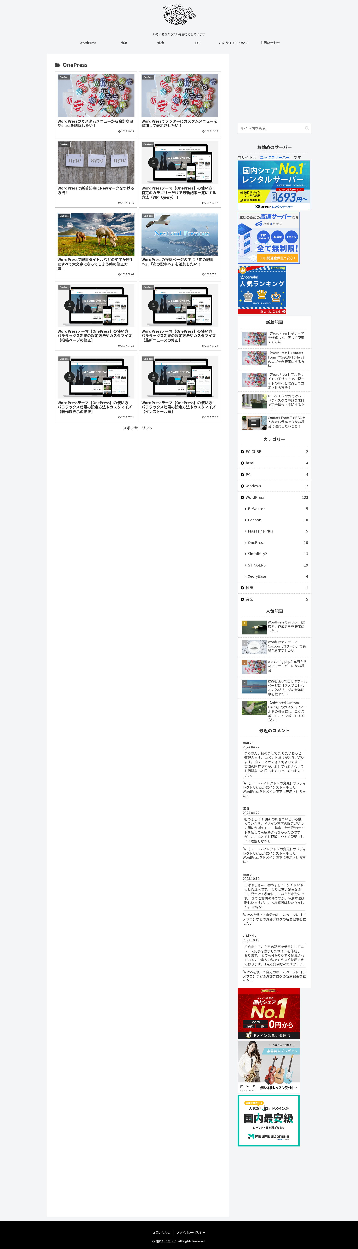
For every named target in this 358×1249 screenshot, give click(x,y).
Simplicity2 (278, 553)
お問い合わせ (161, 1232)
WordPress (277, 497)
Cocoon (278, 519)
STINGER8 (278, 565)
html (277, 462)
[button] (307, 128)
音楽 (277, 599)
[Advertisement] (138, 460)
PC (277, 474)
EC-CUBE (277, 451)
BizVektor (278, 508)
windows (277, 485)
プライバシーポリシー (191, 1232)
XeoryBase (278, 576)
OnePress (278, 542)
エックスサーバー (275, 157)
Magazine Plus (278, 531)
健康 (277, 587)
